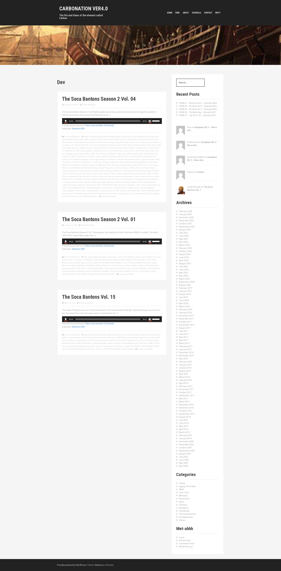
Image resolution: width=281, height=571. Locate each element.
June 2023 (184, 269)
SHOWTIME (77, 179)
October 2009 (185, 447)
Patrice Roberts (85, 171)
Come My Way (89, 142)
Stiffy (139, 182)
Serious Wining (114, 176)
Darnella (150, 335)
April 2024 (183, 260)
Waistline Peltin (153, 191)
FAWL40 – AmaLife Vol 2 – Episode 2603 (198, 106)
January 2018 (185, 312)
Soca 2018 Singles (124, 179)
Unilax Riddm (80, 191)
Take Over (122, 185)
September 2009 (187, 451)
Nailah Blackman (76, 168)
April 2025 (183, 242)
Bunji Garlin (84, 139)
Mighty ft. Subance (89, 165)
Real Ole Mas (97, 173)
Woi (132, 193)
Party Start (74, 171)
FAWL (177, 13)
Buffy (109, 335)
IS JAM (71, 156)
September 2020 (187, 282)
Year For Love (76, 196)
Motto (108, 165)
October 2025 (185, 223)
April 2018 (183, 303)
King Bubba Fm (149, 156)
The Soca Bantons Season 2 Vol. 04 (99, 99)
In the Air (90, 340)
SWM (156, 346)
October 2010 (185, 411)
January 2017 (185, 349)
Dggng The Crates (187, 486)
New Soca (112, 265)
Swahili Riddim (147, 346)
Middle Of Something (71, 165)
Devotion (144, 142)
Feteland (82, 148)
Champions (143, 139)
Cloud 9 (143, 335)
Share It (137, 176)
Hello (93, 154)
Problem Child (74, 268)
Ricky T (107, 173)
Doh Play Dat (86, 145)
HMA (158, 337)
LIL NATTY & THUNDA (80, 162)
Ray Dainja (86, 173)
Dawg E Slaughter (115, 142)
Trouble (130, 188)
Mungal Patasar (126, 165)
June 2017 (184, 334)
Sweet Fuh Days (69, 185)
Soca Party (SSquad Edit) (72, 182)
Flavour (111, 148)
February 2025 (185, 248)
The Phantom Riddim (112, 349)
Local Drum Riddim (101, 162)
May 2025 (183, 239)
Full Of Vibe (148, 148)
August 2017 (185, 328)
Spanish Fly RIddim (132, 346)
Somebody (95, 182)
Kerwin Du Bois (123, 156)
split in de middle (122, 182)
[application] (112, 121)
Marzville (153, 162)
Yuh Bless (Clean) (89, 196)
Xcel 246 (65, 196)
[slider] (156, 120)
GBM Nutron (70, 151)
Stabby (133, 182)
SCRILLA (94, 176)
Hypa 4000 (126, 154)
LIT (91, 162)
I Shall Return (149, 154)
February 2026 (185, 211)
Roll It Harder (115, 173)
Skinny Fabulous (99, 179)
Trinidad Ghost (120, 188)
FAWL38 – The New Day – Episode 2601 (197, 112)
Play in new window (94, 125)
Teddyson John (133, 185)
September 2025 (187, 227)
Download (109, 125)
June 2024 (184, 257)
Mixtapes (183, 495)
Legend (85, 159)
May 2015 (183, 374)
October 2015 (185, 368)
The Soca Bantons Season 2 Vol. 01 (99, 219)
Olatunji (138, 168)
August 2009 (185, 454)
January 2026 (185, 214)
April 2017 (183, 340)
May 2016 (183, 358)
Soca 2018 (111, 179)
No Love (114, 168)
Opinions (183, 505)
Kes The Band (136, 156)
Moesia (98, 565)
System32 (80, 185)
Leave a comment (108, 196)
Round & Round (140, 173)
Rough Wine (127, 173)
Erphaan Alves (139, 145)
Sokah (86, 182)
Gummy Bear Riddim (81, 154)
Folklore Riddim (128, 148)
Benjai (86, 335)
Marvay (74, 265)
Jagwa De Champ (108, 156)
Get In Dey (80, 151)
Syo (63, 349)
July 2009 (183, 457)
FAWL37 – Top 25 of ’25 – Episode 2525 (197, 115)
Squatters (105, 271)
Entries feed (184, 540)
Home (169, 13)
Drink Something (100, 145)
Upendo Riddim (93, 191)
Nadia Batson (87, 343)
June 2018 (184, 300)
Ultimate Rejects (147, 188)
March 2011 (184, 401)
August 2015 (185, 371)
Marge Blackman (142, 162)
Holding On (111, 154)
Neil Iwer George (91, 168)
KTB (124, 263)
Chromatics (154, 139)
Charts (182, 483)
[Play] (65, 121)
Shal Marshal (141, 268)
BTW (97, 335)
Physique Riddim (113, 171)
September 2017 (187, 325)
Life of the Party (146, 340)
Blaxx (118, 136)
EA (93, 260)
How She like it (68, 340)
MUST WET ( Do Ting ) (143, 165)
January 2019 (185, 291)
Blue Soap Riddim (91, 257)
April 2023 (183, 276)
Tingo (143, 185)
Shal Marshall (127, 176)
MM (87, 265)
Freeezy (139, 148)
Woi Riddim (140, 193)
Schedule (196, 13)
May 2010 (183, 426)
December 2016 (186, 352)
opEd (181, 502)
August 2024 (185, 254)
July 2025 (183, 233)
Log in (181, 537)
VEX (117, 191)
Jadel (98, 156)
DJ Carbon (66, 145)
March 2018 (184, 306)
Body (123, 136)
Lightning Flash (147, 159)
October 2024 (185, 251)
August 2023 (185, 263)
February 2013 (185, 386)
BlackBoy (111, 136)
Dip (150, 142)
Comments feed (186, 543)
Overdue (65, 171)
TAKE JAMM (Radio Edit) (106, 185)
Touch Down (107, 188)
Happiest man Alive (146, 337)
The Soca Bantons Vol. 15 (88, 297)
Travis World (144, 271)
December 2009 (186, 441)
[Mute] (149, 121)
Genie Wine (133, 337)
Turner (136, 188)
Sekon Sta (103, 176)
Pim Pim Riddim (126, 171)
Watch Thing (87, 274)
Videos (182, 520)
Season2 (122, 268)
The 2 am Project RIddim (120, 271)
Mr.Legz (115, 165)
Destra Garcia (129, 142)
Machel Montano (127, 162)
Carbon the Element (126, 257)
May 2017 (183, 337)
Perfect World (99, 171)
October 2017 (185, 322)
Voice (143, 191)
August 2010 (185, 417)
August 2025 (185, 230)
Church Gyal (67, 142)
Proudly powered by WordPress (71, 565)
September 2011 (187, 395)
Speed (103, 182)
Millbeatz (101, 165)
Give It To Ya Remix (110, 151)
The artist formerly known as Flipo (80, 349)
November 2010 (186, 408)
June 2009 (184, 460)
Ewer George (113, 260)
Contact (208, 13)
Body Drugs (131, 136)
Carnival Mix (114, 139)
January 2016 (185, 365)
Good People (74, 263)
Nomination (184, 498)
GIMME (88, 151)
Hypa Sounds (86, 263)
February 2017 (185, 346)
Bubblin (103, 335)
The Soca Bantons (72, 136)
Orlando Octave (148, 168)
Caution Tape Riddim (128, 139)
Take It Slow (91, 185)
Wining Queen (127, 349)
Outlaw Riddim (131, 265)
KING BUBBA (116, 263)
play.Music (184, 508)
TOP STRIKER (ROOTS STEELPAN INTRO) (84, 188)
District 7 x (157, 142)
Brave (64, 139)
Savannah (113, 268)
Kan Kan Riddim (101, 340)
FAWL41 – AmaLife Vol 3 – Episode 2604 (198, 103)
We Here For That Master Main (74, 193)
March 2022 (184, 279)
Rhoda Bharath (128, 343)
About (186, 13)
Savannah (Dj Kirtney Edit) (79, 176)
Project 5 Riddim (114, 343)
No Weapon (124, 168)
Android (75, 128)
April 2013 (183, 383)
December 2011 (186, 389)
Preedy (148, 171)
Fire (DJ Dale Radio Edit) (97, 148)
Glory (121, 151)
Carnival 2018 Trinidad (99, 139)
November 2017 (186, 319)
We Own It (92, 193)
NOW (132, 168)
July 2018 (183, 297)
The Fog (99, 349)
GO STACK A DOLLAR (144, 151)
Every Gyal (150, 145)
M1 (117, 162)
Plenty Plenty (139, 171)
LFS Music (111, 159)
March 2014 (184, 377)
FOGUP (118, 148)
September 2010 (187, 414)
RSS (83, 128)
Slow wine (95, 346)
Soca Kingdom (152, 179)
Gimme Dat (97, 151)
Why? (217, 13)
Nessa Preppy (104, 168)
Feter (109, 337)
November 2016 (186, 355)
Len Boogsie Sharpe (97, 159)
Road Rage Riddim (96, 268)
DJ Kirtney (76, 145)
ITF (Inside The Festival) (85, 156)
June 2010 (184, 423)
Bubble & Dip (73, 139)
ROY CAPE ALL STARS (144, 343)
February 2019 (185, 288)
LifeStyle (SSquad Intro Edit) (128, 159)
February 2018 (185, 309)
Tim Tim (134, 271)
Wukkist (156, 193)
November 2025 (186, 220)
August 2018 (185, 294)
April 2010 (183, 429)
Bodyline (141, 136)
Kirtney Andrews (88, 105)
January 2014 (185, 380)
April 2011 (183, 398)
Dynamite (111, 145)
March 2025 (184, 245)
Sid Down (87, 179)
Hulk (119, 154)
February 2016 (185, 362)
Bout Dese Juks (152, 136)
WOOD (149, 193)
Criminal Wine (101, 142)
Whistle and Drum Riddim (104, 274)
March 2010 (184, 432)
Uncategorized (186, 517)
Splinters (110, 182)
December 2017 (186, 316)
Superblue (151, 182)
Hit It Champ (101, 154)
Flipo (114, 337)
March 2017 (184, 343)
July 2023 (183, 266)
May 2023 (183, 273)
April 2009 (183, 466)
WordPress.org (186, 546)
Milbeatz (81, 265)
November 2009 (186, 444)
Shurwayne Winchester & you (78, 346)
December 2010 (186, 405)
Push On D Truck (74, 173)
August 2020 (185, 285)
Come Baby (77, 142)
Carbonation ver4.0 (83, 9)
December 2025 (186, 217)
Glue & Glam (129, 151)
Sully (144, 182)
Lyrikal (112, 162)
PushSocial (184, 511)
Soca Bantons (139, 179)
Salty (106, 268)
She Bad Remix (147, 176)
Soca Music (118, 346)
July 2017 (183, 331)
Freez (149, 260)
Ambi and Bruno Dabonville (95, 136)
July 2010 (183, 420)
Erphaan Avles (101, 260)
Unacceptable (68, 191)
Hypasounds (137, 154)
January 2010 (185, 438)
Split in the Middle (92, 271)
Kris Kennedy (75, 159)
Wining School (124, 193)
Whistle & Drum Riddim (107, 193)
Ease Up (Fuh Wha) (124, 145)
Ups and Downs (108, 191)
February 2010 (185, 435)
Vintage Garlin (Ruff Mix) (130, 191)
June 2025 (184, 236)
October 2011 (185, 392)
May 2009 (183, 463)
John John (184, 492)
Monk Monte (95, 265)
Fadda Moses (72, 148)
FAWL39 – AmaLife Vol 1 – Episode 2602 (198, 109)
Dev (137, 142)
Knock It (65, 159)
